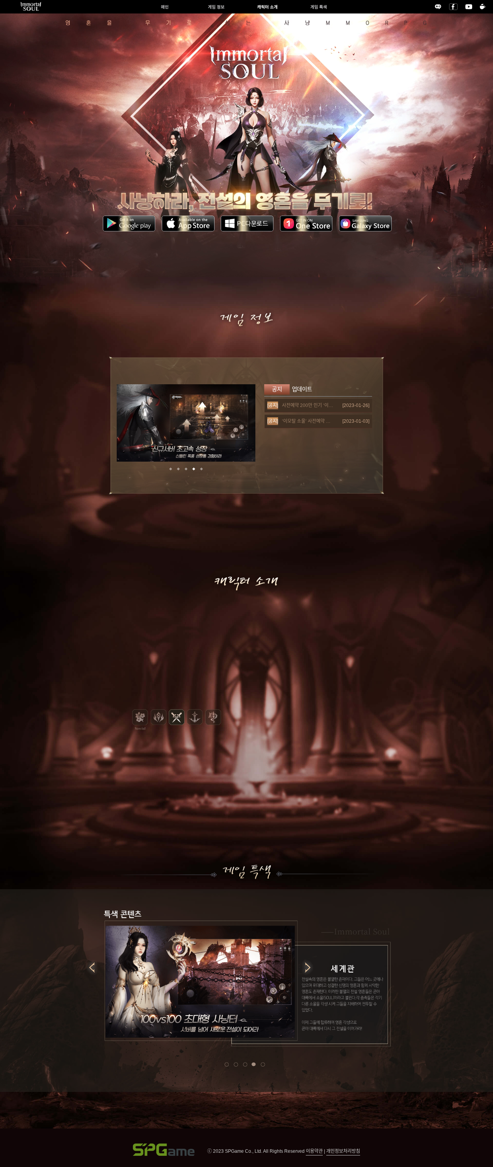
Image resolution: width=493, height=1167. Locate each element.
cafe (482, 6)
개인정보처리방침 (343, 1151)
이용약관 (314, 1151)
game (438, 6)
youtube (468, 6)
